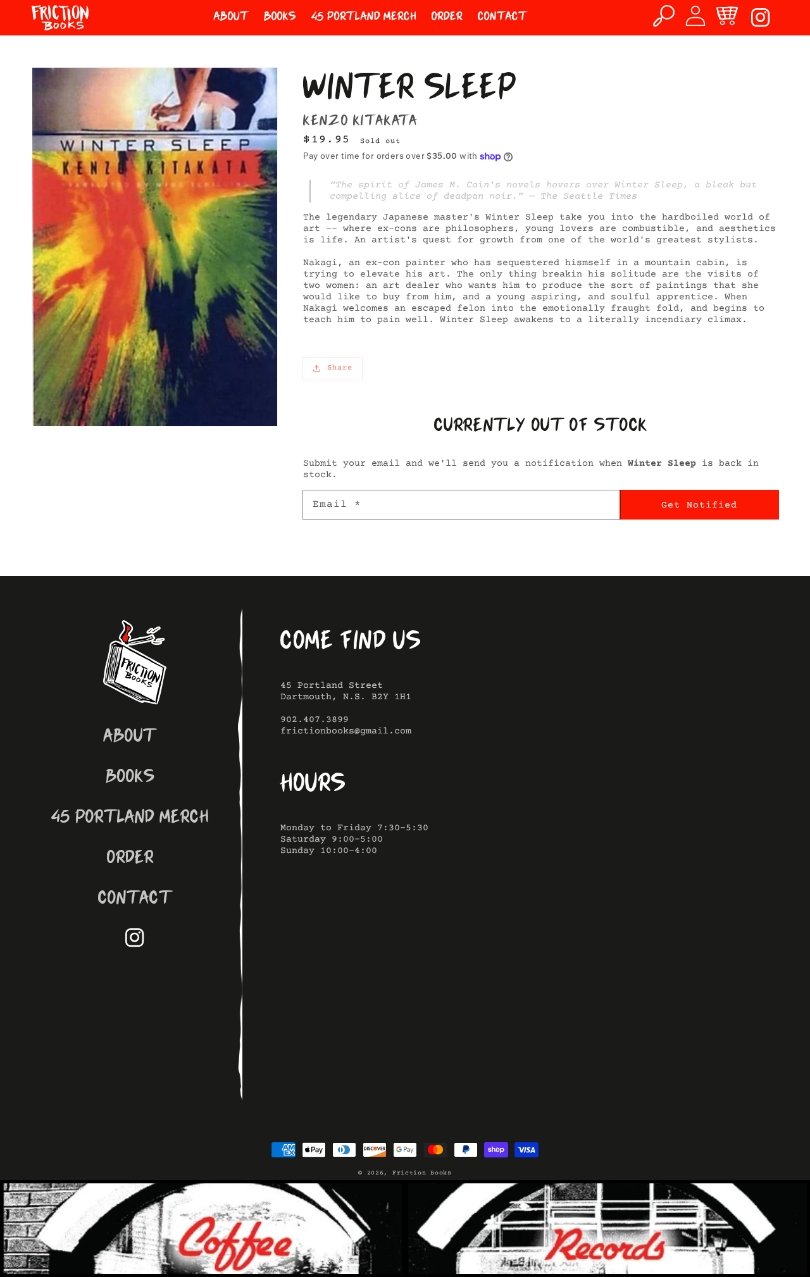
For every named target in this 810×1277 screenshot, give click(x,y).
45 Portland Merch (130, 818)
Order (130, 859)
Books (130, 778)
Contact (135, 899)
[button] (664, 16)
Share (339, 368)
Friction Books (422, 1172)
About (130, 737)
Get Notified (699, 505)
